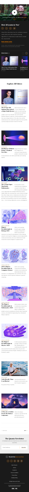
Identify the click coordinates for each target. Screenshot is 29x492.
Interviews (4, 105)
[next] (26, 53)
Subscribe (23, 447)
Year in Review (5, 225)
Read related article (6, 41)
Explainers (4, 182)
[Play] (14, 12)
